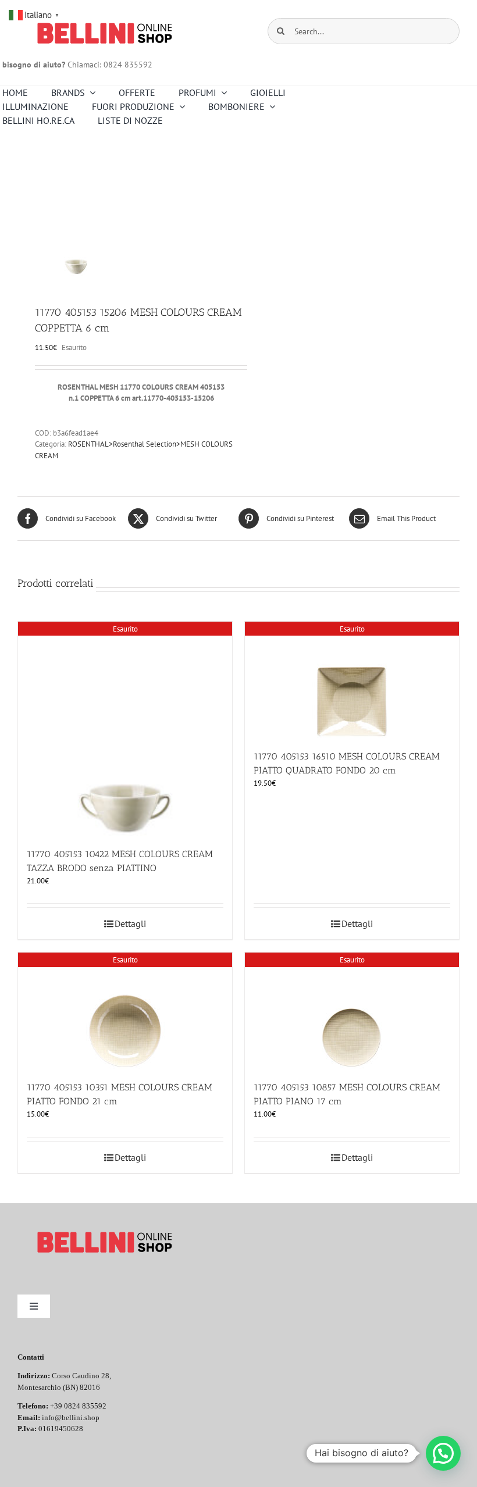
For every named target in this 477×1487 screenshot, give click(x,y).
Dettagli (130, 923)
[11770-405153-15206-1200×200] (123, 217)
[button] (443, 1453)
